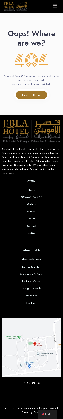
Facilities (31, 303)
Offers (31, 218)
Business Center (31, 281)
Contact (31, 226)
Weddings (31, 295)
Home (31, 190)
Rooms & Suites (31, 267)
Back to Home (31, 95)
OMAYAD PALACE (31, 197)
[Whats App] (39, 383)
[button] (55, 5)
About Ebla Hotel (31, 259)
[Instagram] (29, 383)
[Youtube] (34, 383)
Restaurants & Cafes (31, 274)
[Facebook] (24, 383)
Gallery (31, 204)
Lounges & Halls (31, 288)
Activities (31, 211)
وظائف (31, 233)
